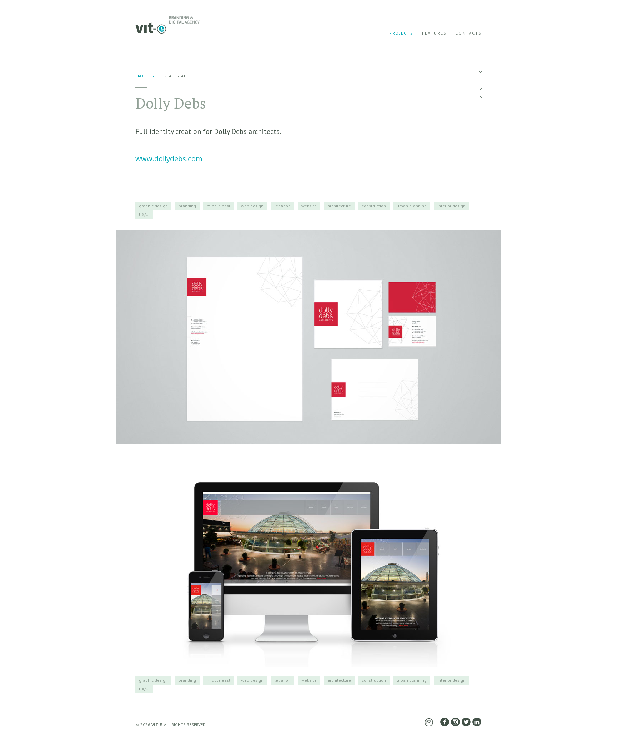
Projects (401, 33)
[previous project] (481, 96)
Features (434, 33)
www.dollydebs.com (168, 158)
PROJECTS (144, 76)
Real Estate (176, 76)
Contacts (468, 33)
